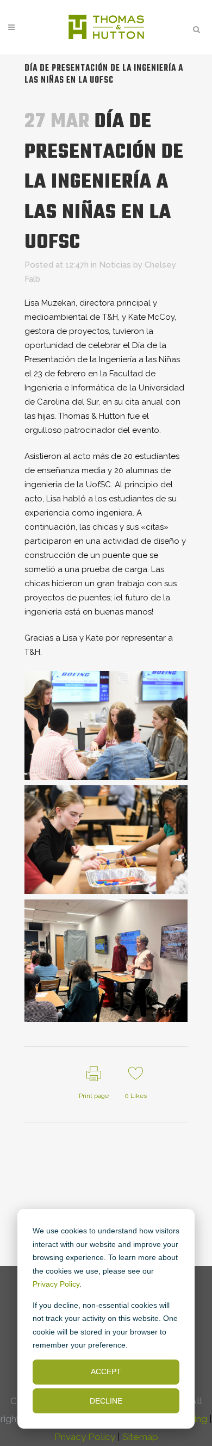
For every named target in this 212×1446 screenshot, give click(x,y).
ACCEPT (106, 1371)
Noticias (115, 265)
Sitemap (140, 1436)
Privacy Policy (56, 1284)
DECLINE (106, 1401)
